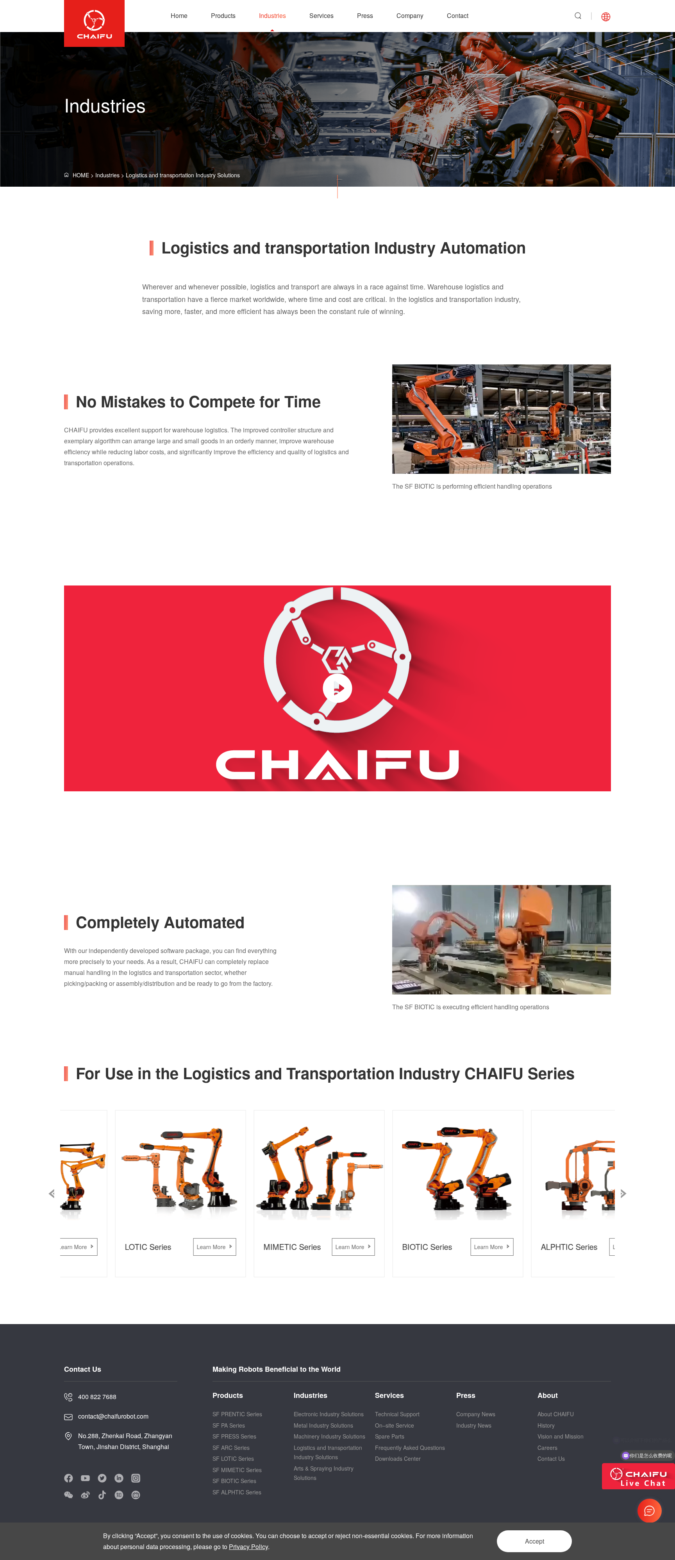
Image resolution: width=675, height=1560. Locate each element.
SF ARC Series (231, 1447)
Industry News (473, 1425)
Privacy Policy (248, 1546)
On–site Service (394, 1425)
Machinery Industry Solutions (329, 1436)
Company (409, 15)
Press (365, 15)
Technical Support (397, 1414)
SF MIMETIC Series (237, 1470)
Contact (457, 15)
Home (179, 15)
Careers (547, 1447)
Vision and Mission (561, 1436)
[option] (501, 428)
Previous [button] (51, 1193)
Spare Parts (389, 1436)
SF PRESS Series (234, 1436)
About (548, 1395)
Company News (475, 1414)
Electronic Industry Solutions (329, 1414)
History (546, 1425)
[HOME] (92, 175)
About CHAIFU (556, 1414)
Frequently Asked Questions (410, 1447)
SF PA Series (228, 1425)
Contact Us (551, 1458)
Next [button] (624, 1193)
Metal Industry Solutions (323, 1425)
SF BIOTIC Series (234, 1481)
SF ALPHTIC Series (236, 1492)
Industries (272, 15)
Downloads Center (398, 1458)
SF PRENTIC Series (237, 1414)
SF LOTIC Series (233, 1458)
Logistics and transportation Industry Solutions (183, 175)
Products (223, 15)
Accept (534, 1541)
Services (321, 15)
